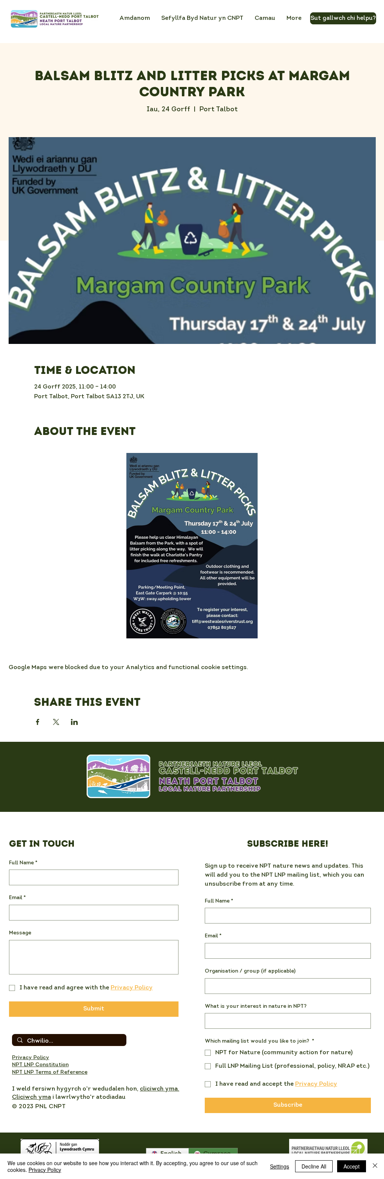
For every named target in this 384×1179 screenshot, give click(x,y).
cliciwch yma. (159, 1089)
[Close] (375, 1166)
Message (20, 933)
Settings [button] (279, 1166)
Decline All (314, 1166)
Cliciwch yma (31, 1097)
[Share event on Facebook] (37, 722)
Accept (352, 1166)
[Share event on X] (56, 722)
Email (17, 898)
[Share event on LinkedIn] (74, 722)
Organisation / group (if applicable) (250, 971)
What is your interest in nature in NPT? (255, 1006)
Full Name (23, 863)
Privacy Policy (44, 1169)
